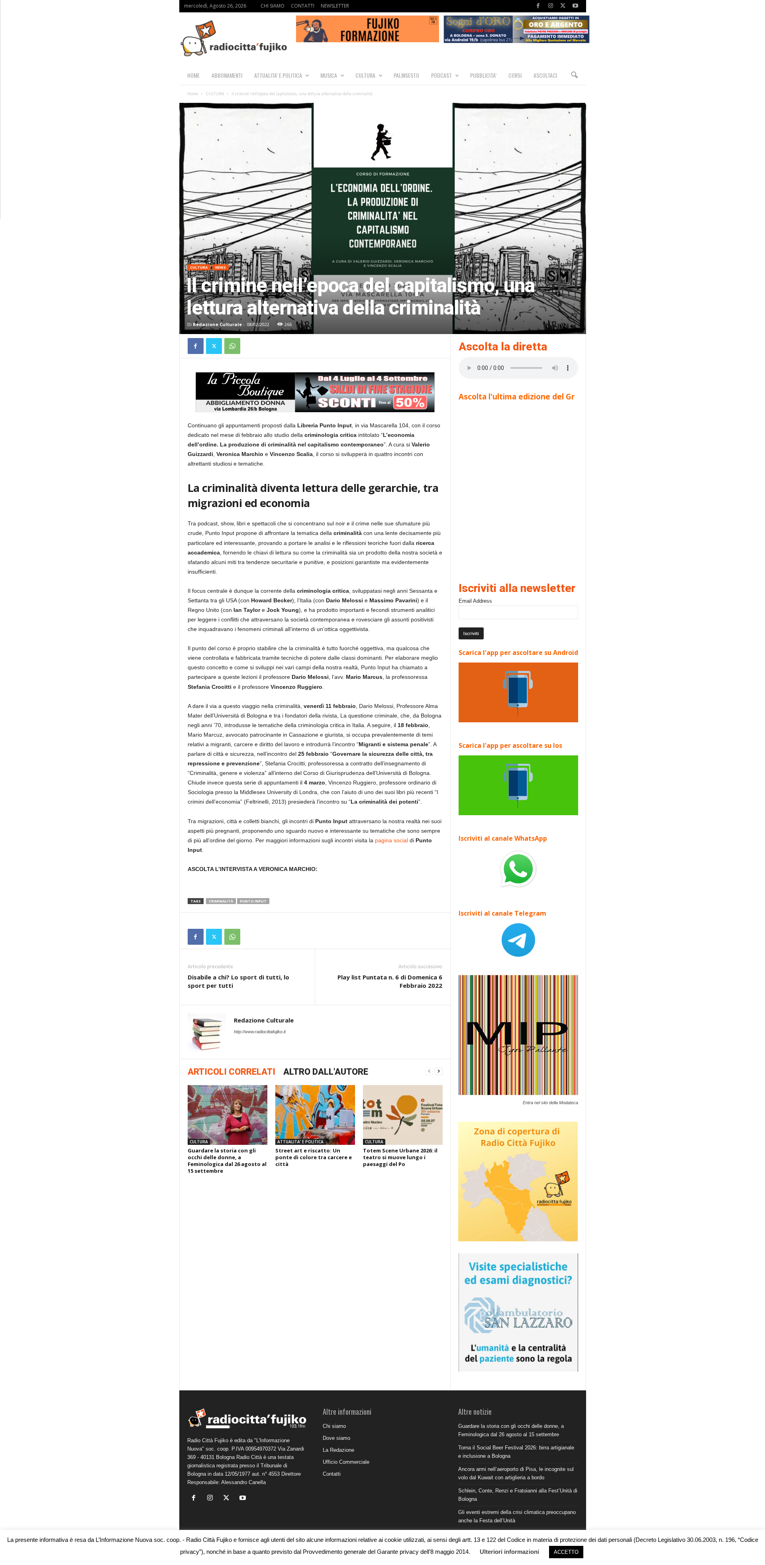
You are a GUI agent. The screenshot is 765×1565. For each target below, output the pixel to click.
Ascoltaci (545, 75)
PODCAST (441, 75)
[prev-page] (429, 1071)
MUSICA (328, 75)
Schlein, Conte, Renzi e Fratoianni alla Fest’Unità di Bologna (517, 1495)
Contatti (332, 1474)
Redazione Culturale (217, 324)
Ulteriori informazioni (509, 1551)
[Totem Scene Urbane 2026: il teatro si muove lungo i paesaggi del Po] (403, 1115)
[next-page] (439, 1071)
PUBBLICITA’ (483, 75)
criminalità (221, 901)
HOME (193, 75)
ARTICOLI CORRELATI (231, 1072)
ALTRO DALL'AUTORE (325, 1072)
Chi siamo (334, 1426)
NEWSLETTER (335, 5)
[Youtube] (575, 6)
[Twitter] (563, 6)
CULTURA (365, 75)
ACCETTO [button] (566, 1552)
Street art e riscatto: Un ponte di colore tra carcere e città (313, 1157)
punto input (253, 901)
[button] (574, 75)
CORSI (515, 75)
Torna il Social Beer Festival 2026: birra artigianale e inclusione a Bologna (516, 1452)
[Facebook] (538, 6)
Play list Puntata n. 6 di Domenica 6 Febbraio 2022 (389, 981)
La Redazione (338, 1450)
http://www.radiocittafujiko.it (260, 1031)
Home (192, 93)
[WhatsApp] (232, 346)
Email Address (475, 601)
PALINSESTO (406, 75)
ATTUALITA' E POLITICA (300, 1141)
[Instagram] (550, 6)
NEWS (220, 267)
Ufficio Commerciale (346, 1462)
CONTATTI (302, 5)
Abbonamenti (227, 75)
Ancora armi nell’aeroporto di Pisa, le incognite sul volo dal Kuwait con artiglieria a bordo (516, 1473)
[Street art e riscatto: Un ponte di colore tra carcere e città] (315, 1115)
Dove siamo (336, 1438)
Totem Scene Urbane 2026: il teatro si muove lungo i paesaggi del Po (400, 1157)
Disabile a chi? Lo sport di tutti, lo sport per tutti (238, 981)
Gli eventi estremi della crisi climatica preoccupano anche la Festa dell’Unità (517, 1516)
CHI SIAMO (272, 5)
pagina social (391, 840)
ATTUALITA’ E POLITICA (278, 75)
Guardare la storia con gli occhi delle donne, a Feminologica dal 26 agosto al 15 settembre (227, 1160)
